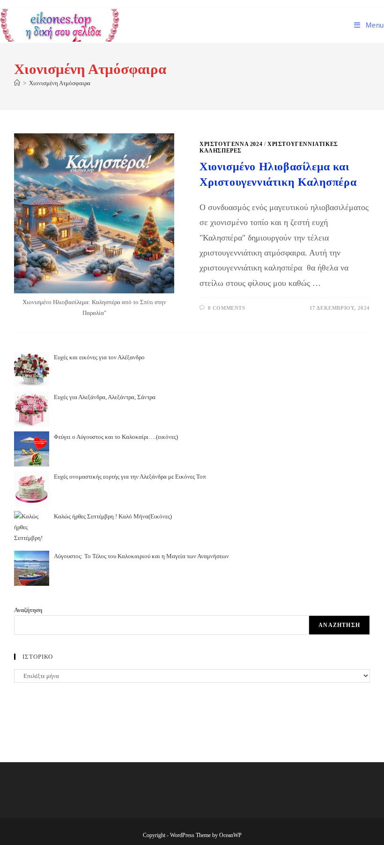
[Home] (17, 83)
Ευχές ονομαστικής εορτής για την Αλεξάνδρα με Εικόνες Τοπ (130, 476)
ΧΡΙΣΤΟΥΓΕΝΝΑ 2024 (230, 144)
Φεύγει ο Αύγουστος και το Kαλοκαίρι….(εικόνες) (116, 436)
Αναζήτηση (28, 609)
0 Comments (226, 308)
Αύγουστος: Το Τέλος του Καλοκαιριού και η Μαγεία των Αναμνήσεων (141, 556)
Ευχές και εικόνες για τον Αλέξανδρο (99, 357)
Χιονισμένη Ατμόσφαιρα (59, 83)
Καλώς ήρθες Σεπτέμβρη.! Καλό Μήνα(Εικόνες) (113, 516)
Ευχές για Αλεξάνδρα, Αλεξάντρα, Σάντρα (104, 397)
